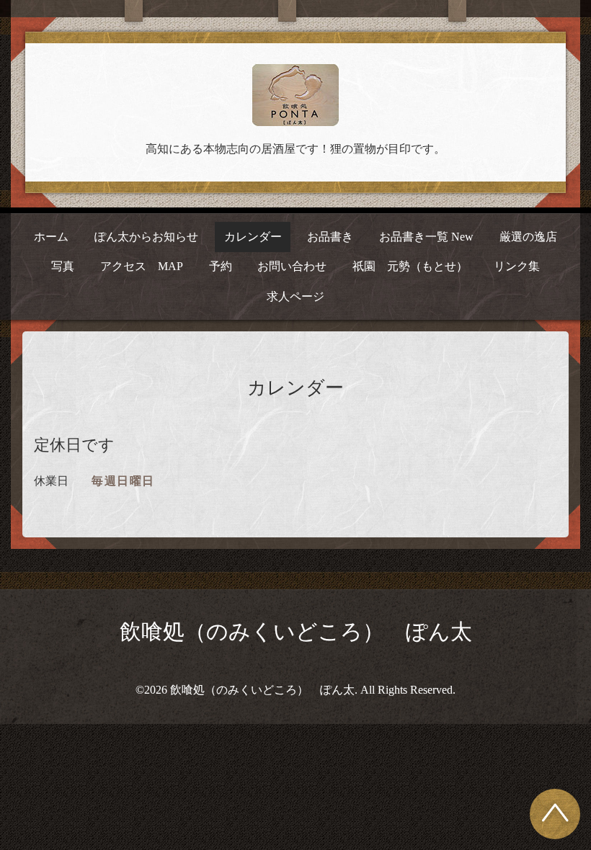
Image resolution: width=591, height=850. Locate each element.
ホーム (51, 237)
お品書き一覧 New (426, 237)
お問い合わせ (291, 266)
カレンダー (253, 237)
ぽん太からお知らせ (146, 237)
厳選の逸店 (528, 237)
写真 (62, 266)
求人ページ (295, 296)
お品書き (330, 237)
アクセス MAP (141, 266)
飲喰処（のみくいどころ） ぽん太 (296, 631)
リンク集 (517, 266)
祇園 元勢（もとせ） (410, 266)
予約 (220, 266)
